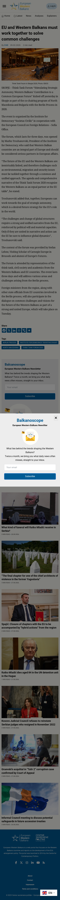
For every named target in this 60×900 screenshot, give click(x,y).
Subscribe (30, 476)
